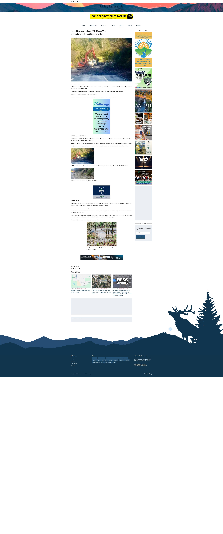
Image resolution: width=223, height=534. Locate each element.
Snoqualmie (127, 360)
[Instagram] (76, 269)
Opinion (103, 25)
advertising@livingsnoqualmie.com (140, 365)
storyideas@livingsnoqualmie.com (140, 364)
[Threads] (72, 269)
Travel (106, 362)
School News (121, 360)
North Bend (94, 360)
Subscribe (140, 236)
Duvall (104, 358)
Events (130, 25)
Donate (72, 357)
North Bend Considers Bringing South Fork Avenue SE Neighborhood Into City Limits (101, 292)
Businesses (95, 358)
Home (83, 25)
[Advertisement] (101, 306)
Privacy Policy (88, 373)
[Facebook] (74, 269)
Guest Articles (117, 358)
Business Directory (74, 363)
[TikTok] (78, 269)
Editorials (107, 358)
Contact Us (73, 365)
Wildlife (114, 362)
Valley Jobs (73, 361)
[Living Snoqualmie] (111, 6)
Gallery (138, 25)
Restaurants (116, 360)
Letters (126, 358)
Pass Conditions (104, 360)
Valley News (92, 25)
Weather (113, 25)
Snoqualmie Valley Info (81, 288)
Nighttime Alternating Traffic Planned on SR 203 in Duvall (80, 291)
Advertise (72, 359)
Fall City (112, 358)
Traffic (122, 25)
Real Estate (110, 360)
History (122, 358)
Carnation (99, 358)
